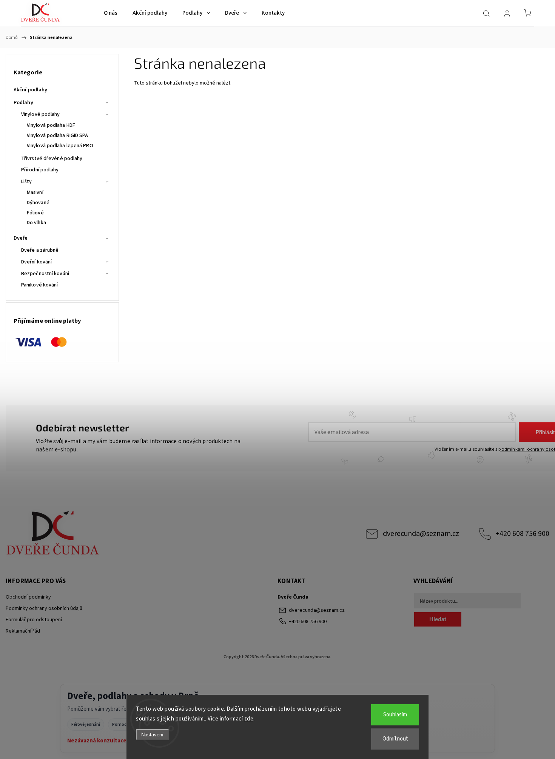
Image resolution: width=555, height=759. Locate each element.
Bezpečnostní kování (45, 273)
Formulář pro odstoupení (34, 620)
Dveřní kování (36, 262)
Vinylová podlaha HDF (51, 125)
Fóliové (35, 213)
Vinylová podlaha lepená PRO (60, 145)
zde (249, 719)
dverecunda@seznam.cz (421, 533)
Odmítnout (395, 739)
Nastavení (152, 734)
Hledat (437, 619)
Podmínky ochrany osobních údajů (44, 608)
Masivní (35, 192)
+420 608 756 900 (522, 533)
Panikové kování (39, 285)
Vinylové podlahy (40, 114)
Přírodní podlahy (40, 170)
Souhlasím (395, 715)
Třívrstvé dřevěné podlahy (52, 158)
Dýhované (38, 202)
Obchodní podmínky (28, 597)
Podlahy (23, 102)
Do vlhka (36, 222)
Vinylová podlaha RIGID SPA (57, 135)
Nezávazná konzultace (96, 741)
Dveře (21, 238)
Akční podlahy (30, 90)
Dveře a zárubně (40, 250)
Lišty (26, 181)
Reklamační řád (23, 631)
